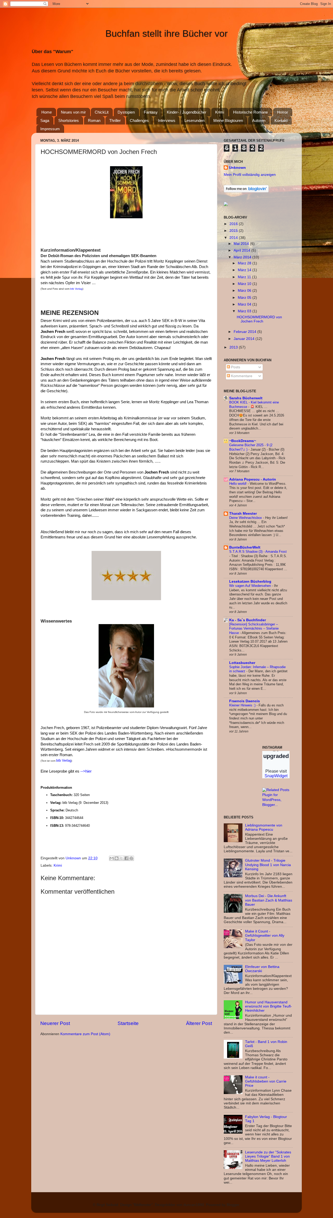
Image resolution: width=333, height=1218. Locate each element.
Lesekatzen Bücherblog (250, 581)
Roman (94, 120)
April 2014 (242, 250)
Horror (282, 112)
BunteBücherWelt (244, 547)
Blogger (233, 1205)
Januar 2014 (244, 339)
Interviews (166, 120)
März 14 (245, 270)
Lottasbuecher (242, 663)
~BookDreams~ (242, 441)
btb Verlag (76, 288)
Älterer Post (199, 1023)
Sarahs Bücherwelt (245, 398)
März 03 (245, 311)
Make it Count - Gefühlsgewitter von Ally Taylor (264, 935)
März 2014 (243, 257)
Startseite (128, 1023)
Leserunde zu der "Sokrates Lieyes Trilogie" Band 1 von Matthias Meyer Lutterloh (268, 1156)
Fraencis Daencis (244, 701)
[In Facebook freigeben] (126, 858)
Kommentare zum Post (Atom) (85, 1034)
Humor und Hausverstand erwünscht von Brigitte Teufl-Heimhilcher (268, 1006)
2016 (234, 224)
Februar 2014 (245, 332)
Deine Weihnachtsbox (246, 518)
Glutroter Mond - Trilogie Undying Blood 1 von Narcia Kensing (268, 865)
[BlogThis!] (116, 858)
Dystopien (126, 112)
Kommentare (241, 376)
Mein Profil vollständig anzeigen (250, 175)
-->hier (86, 771)
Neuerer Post (55, 1023)
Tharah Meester (243, 513)
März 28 (245, 263)
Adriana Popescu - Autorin (252, 479)
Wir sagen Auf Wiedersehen (250, 586)
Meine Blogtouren (228, 120)
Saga (44, 120)
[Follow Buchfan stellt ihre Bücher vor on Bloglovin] (246, 191)
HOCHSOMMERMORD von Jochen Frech (259, 319)
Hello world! (238, 484)
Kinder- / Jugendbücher (186, 112)
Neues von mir (73, 112)
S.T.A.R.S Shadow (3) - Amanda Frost (258, 552)
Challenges (139, 120)
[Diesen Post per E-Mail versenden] (111, 858)
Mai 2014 (242, 244)
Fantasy (151, 112)
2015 (234, 231)
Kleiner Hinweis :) (243, 705)
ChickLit (101, 112)
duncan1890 (193, 1205)
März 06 (245, 291)
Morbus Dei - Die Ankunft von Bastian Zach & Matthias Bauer (268, 900)
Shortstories (68, 120)
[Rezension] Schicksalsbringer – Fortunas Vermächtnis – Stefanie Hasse (254, 628)
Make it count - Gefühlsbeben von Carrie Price (265, 1081)
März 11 (245, 277)
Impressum (50, 129)
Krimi (219, 112)
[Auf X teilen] (121, 858)
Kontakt (280, 120)
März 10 (245, 284)
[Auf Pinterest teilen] (131, 858)
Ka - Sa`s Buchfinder (247, 620)
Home (46, 112)
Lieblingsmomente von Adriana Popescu (263, 827)
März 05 (245, 298)
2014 (234, 238)
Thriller (115, 120)
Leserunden (194, 120)
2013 (234, 347)
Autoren (258, 120)
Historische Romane (250, 112)
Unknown (237, 168)
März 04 (245, 304)
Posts (235, 367)
